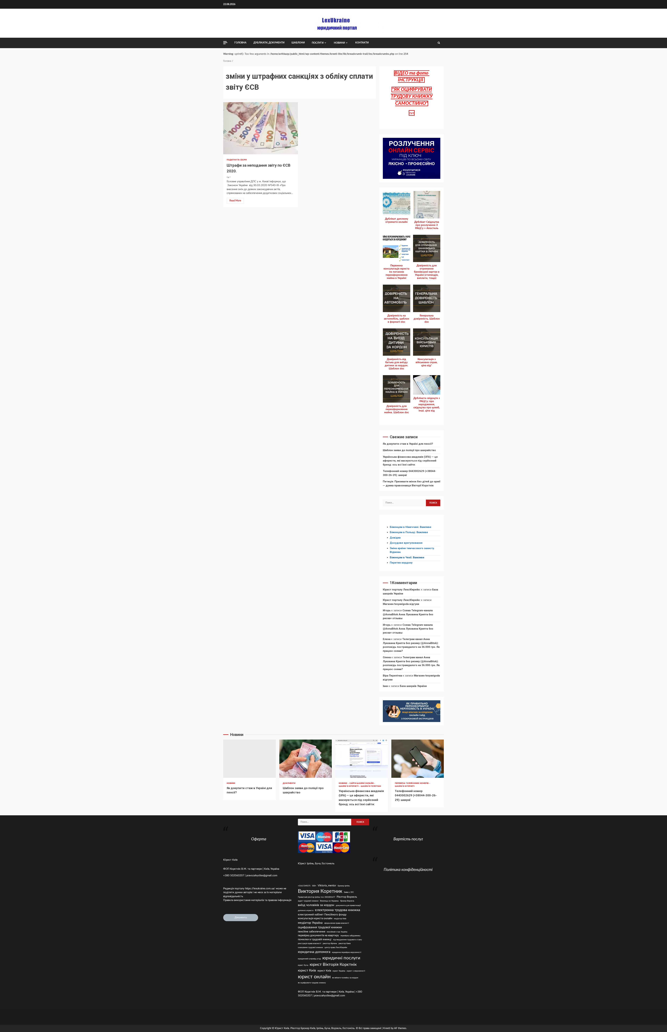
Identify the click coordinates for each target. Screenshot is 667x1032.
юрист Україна (339, 971)
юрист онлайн (314, 976)
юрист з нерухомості (356, 971)
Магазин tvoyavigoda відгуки (401, 604)
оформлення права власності (336, 923)
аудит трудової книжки (308, 901)
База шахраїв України (413, 686)
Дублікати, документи (269, 43)
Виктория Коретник (320, 891)
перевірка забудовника (350, 936)
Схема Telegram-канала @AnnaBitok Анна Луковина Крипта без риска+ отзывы (408, 614)
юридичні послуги (341, 958)
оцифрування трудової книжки (320, 927)
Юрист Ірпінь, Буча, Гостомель (316, 863)
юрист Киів (307, 970)
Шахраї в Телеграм (371, 786)
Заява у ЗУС (349, 892)
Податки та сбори (237, 160)
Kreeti (386, 1028)
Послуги (318, 43)
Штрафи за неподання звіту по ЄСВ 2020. (260, 128)
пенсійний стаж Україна (337, 932)
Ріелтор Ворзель (347, 897)
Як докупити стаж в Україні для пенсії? (408, 443)
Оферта (258, 839)
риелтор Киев (345, 943)
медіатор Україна (310, 922)
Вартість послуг (408, 839)
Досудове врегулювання (406, 542)
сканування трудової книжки (310, 947)
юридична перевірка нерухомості (346, 952)
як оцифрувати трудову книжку (312, 983)
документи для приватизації (348, 905)
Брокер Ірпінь (344, 886)
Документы (241, 917)
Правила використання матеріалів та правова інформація (257, 900)
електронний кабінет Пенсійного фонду (322, 914)
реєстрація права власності (309, 943)
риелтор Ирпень (330, 943)
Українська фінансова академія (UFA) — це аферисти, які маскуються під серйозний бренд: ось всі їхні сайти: (410, 460)
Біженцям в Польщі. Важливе (409, 532)
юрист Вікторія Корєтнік (333, 964)
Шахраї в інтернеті (349, 786)
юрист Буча (303, 965)
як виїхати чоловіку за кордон (345, 978)
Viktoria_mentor (327, 885)
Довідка (395, 537)
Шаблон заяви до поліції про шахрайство (409, 450)
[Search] (439, 43)
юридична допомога (314, 952)
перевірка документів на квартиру (318, 935)
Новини (339, 43)
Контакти (362, 43)
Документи (289, 783)
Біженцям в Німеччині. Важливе (410, 527)
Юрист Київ (230, 860)
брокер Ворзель (347, 901)
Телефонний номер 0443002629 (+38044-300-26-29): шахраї (417, 759)
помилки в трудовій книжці (314, 939)
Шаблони (298, 43)
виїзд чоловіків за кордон (316, 905)
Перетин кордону (401, 562)
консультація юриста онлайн (315, 918)
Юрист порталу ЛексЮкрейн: (401, 589)
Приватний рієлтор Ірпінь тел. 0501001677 (316, 897)
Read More (235, 200)
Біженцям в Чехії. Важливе (407, 557)
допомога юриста (305, 910)
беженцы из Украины (329, 901)
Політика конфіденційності (408, 870)
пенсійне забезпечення (311, 931)
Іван (385, 686)
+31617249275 (304, 886)
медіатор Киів (340, 919)
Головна (240, 43)
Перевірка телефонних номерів (412, 783)
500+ (314, 886)
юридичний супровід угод (309, 959)
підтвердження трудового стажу (347, 940)
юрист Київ (324, 970)
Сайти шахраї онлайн (361, 783)
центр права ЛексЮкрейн (335, 947)
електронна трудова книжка (337, 910)
